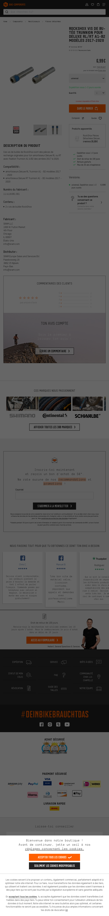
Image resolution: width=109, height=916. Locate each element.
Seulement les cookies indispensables (54, 866)
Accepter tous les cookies (52, 857)
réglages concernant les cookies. (54, 849)
